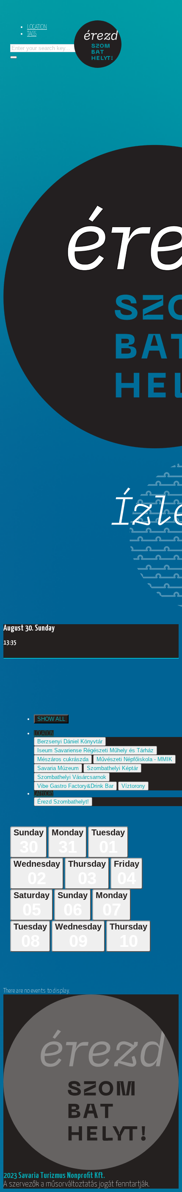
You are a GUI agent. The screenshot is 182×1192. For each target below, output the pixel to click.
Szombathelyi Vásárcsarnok (71, 777)
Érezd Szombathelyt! (63, 801)
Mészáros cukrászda (62, 759)
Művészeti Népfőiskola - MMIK (134, 759)
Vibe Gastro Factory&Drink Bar (75, 786)
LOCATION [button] (44, 733)
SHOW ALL (51, 719)
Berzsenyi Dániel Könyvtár (69, 741)
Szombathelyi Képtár (112, 768)
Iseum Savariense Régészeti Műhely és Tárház (95, 750)
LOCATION (37, 27)
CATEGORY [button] (43, 793)
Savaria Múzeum (58, 768)
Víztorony (133, 786)
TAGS (31, 34)
